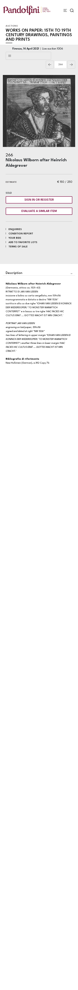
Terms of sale (18, 246)
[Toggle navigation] (65, 10)
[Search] (72, 10)
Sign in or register (39, 200)
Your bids (15, 238)
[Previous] (50, 65)
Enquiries (15, 229)
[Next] (71, 65)
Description (14, 273)
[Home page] (27, 10)
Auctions (12, 26)
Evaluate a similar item (39, 211)
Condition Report (21, 233)
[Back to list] (28, 56)
